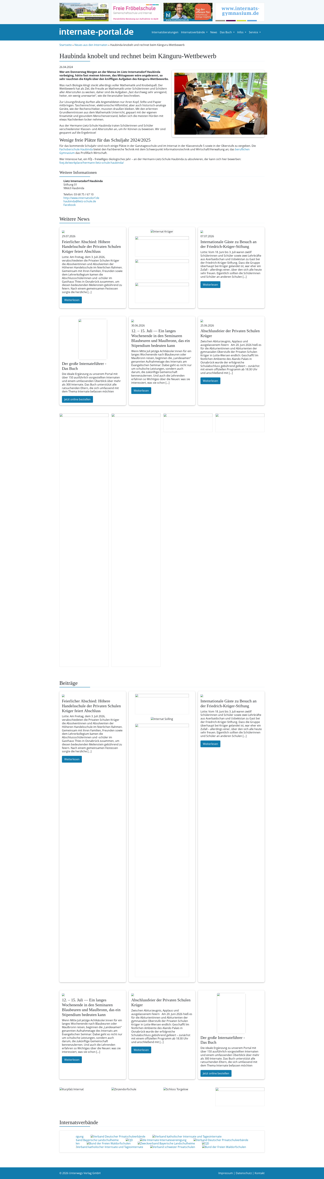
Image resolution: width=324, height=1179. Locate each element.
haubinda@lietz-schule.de (79, 201)
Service (254, 32)
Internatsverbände (193, 32)
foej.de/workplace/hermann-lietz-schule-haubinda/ (91, 162)
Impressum (225, 1173)
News (213, 32)
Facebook (69, 205)
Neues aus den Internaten (90, 45)
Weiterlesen (71, 300)
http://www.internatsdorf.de (81, 198)
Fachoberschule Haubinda (76, 149)
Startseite (65, 45)
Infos (240, 32)
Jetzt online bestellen (77, 399)
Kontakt (260, 1173)
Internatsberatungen (165, 32)
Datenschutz (244, 1173)
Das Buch (226, 32)
